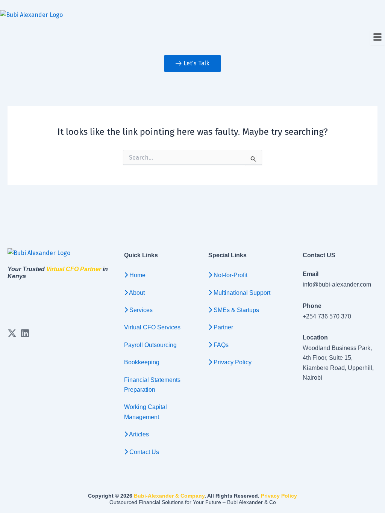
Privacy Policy (279, 496)
